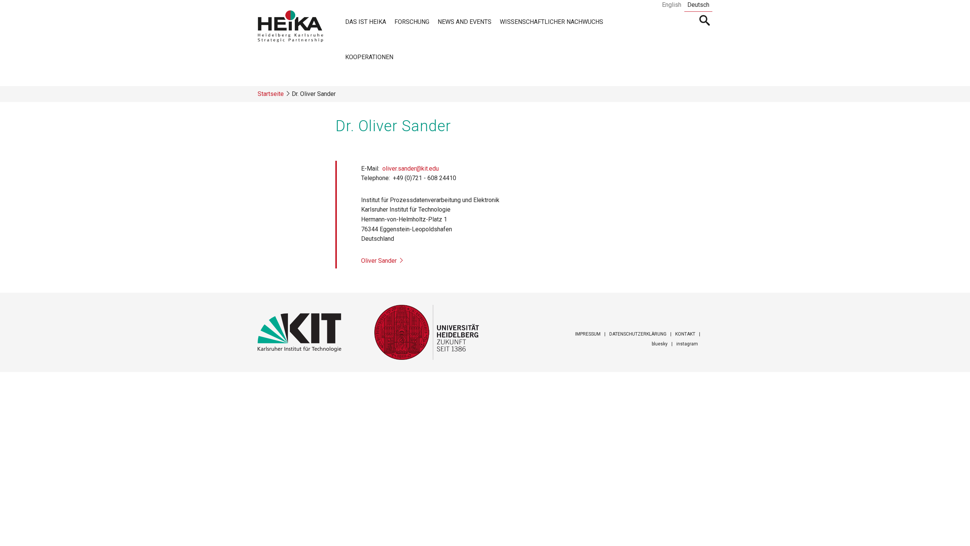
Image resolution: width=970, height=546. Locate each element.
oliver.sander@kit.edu (410, 168)
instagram (687, 344)
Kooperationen (369, 57)
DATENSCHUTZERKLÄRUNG (637, 334)
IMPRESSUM (588, 334)
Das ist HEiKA (365, 21)
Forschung (411, 21)
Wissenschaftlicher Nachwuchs (551, 21)
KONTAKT (685, 334)
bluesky (660, 344)
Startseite (271, 93)
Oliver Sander (379, 260)
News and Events (464, 21)
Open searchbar (705, 21)
